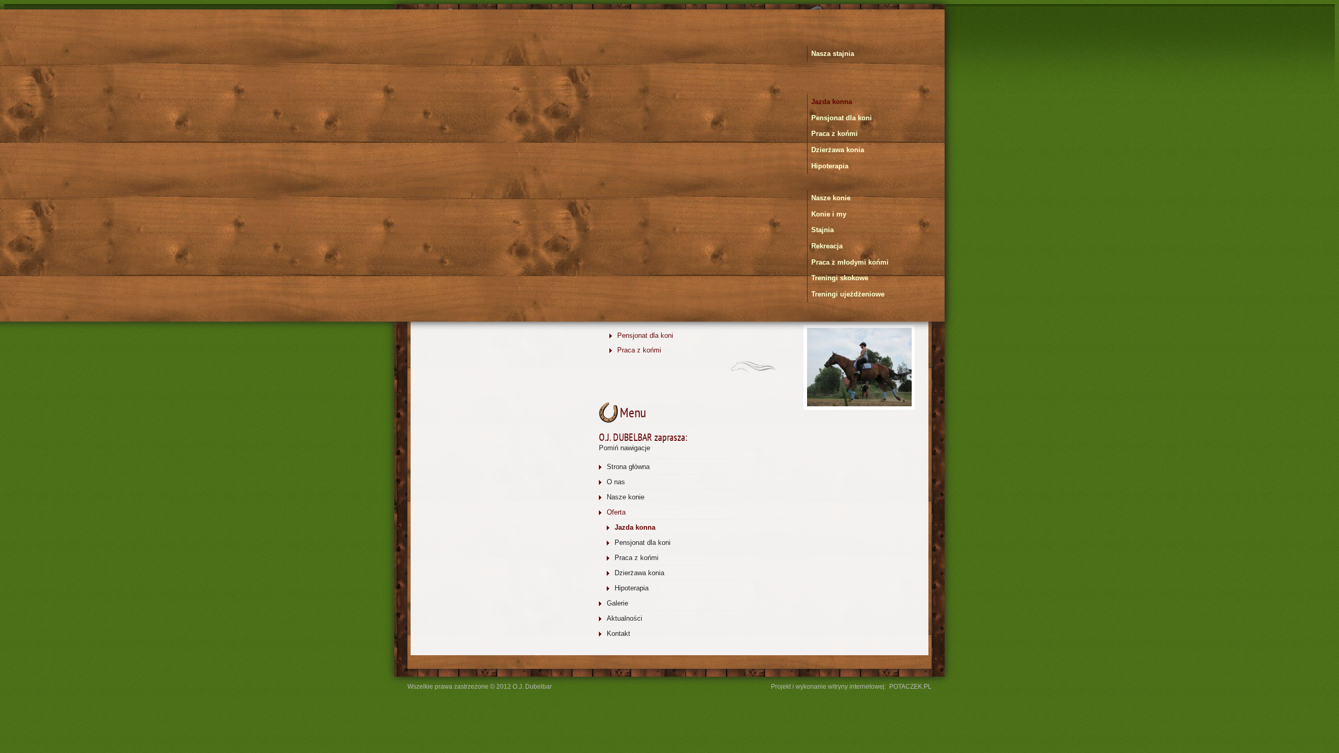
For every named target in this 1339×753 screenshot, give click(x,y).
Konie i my (828, 214)
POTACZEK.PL (910, 686)
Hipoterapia (829, 166)
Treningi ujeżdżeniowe (847, 294)
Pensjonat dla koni (841, 118)
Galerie (617, 603)
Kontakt (618, 633)
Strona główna (628, 467)
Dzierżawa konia (837, 150)
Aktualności (624, 618)
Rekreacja (827, 246)
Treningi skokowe (839, 278)
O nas (616, 482)
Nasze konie (830, 198)
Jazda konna (831, 102)
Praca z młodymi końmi (850, 262)
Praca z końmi (834, 134)
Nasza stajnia (832, 54)
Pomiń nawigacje (624, 448)
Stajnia (822, 230)
